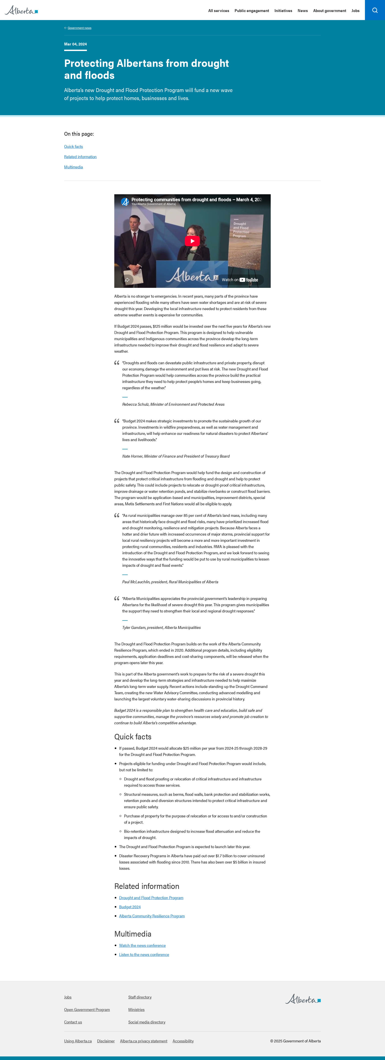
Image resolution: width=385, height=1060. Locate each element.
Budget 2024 (130, 906)
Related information (80, 156)
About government (329, 10)
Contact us (73, 1022)
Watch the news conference (142, 945)
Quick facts (73, 146)
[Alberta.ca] (21, 10)
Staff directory (140, 997)
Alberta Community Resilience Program (152, 916)
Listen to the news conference (144, 954)
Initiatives (283, 10)
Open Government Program (87, 1009)
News (303, 10)
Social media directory (146, 1022)
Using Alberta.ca (78, 1041)
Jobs (356, 10)
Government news (79, 27)
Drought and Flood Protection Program (151, 897)
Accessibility (183, 1041)
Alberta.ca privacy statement (143, 1041)
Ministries (136, 1009)
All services (218, 10)
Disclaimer (106, 1041)
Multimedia (73, 167)
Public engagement (252, 10)
